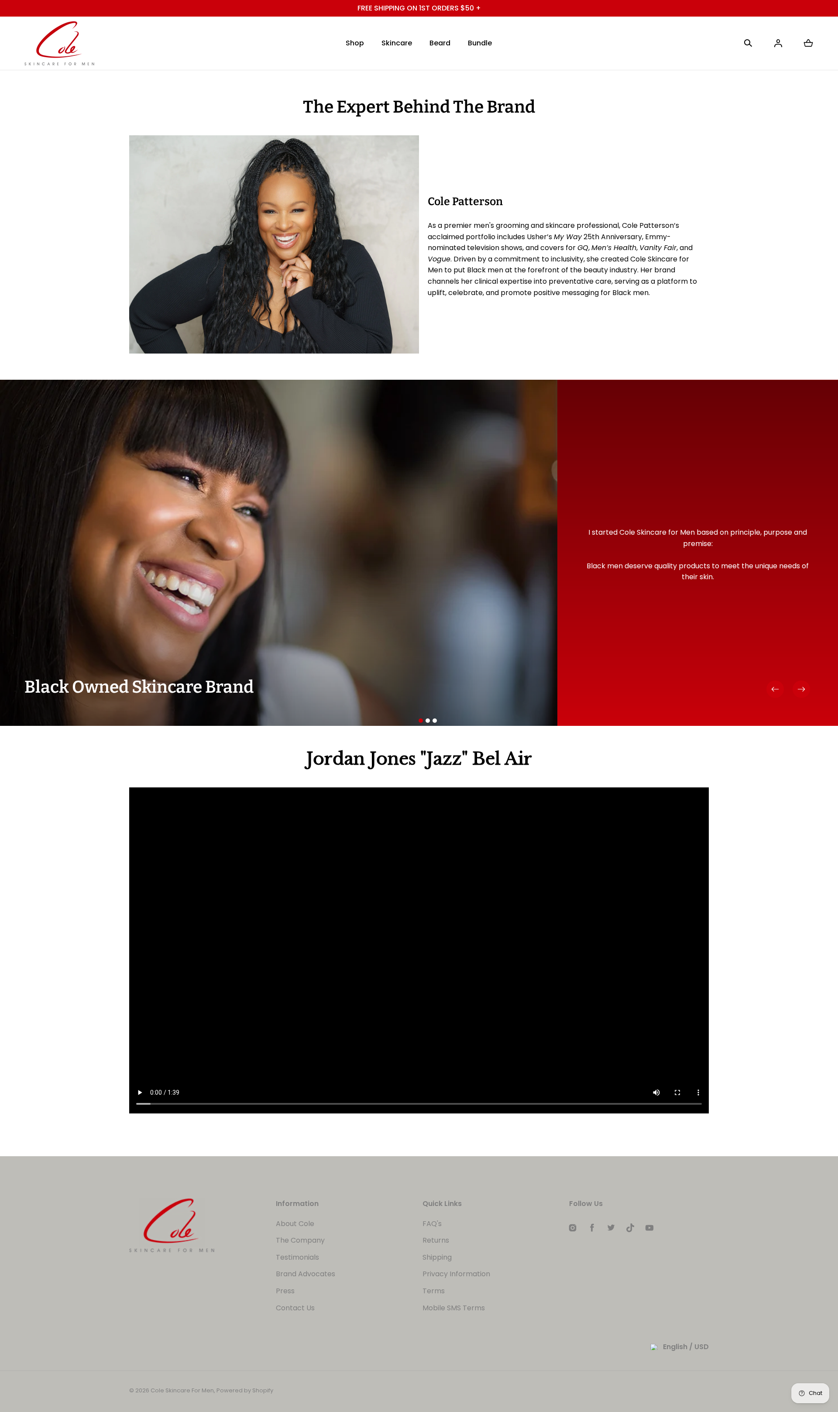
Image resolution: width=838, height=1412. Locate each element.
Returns (435, 1240)
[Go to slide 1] (421, 720)
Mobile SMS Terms (453, 1308)
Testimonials (297, 1257)
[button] (748, 43)
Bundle (480, 43)
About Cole (295, 1224)
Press (285, 1291)
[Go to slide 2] (428, 720)
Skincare (396, 43)
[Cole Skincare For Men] (59, 43)
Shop (355, 43)
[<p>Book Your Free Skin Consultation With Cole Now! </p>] (419, 8)
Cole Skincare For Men (182, 1390)
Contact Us (295, 1308)
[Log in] (778, 43)
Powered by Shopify (244, 1390)
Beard (439, 43)
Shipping (437, 1257)
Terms (433, 1291)
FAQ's (432, 1224)
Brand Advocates (305, 1274)
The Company (300, 1240)
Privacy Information (456, 1274)
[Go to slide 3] (435, 720)
